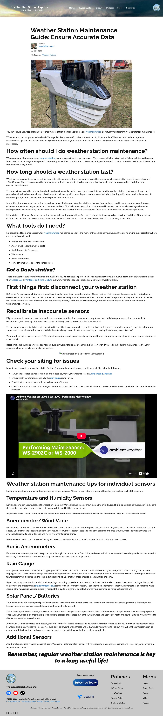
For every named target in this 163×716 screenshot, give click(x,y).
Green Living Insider (52, 701)
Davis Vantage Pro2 (45, 585)
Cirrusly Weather (13, 701)
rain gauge (55, 377)
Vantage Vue (16, 279)
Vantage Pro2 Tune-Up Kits (38, 279)
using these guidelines (101, 373)
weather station (93, 131)
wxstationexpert (47, 46)
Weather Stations (49, 55)
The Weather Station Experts (21, 687)
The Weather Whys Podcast (32, 701)
